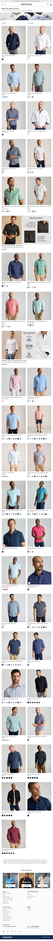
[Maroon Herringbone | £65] (7, 778)
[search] (5, 4)
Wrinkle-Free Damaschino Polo (9, 548)
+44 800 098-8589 (35, 926)
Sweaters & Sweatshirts (8, 898)
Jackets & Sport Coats (8, 899)
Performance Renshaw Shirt (9, 623)
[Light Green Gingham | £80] (7, 97)
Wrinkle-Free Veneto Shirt (33, 699)
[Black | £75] (9, 778)
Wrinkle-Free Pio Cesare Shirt (9, 168)
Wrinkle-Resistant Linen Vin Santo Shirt (12, 282)
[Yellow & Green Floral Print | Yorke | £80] (16, 439)
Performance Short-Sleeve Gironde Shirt (12, 435)
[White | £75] (5, 211)
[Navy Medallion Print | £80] (18, 439)
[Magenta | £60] (28, 552)
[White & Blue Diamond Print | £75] (28, 172)
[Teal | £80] (5, 439)
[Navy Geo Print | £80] (28, 476)
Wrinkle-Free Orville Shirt (8, 131)
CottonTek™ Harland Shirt (8, 472)
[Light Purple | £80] (7, 439)
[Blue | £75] (28, 401)
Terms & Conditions (7, 911)
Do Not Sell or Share (7, 918)
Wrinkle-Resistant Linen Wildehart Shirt (37, 321)
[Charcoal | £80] (9, 439)
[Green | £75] (5, 286)
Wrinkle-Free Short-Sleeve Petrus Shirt (37, 736)
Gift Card (29, 908)
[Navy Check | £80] (28, 665)
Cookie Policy (6, 915)
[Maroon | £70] (37, 702)
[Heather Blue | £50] (30, 552)
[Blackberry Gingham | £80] (5, 97)
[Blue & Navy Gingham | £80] (28, 815)
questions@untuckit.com (11, 926)
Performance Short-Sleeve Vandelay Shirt (12, 661)
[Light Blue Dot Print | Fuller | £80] (13, 439)
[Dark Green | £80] (33, 702)
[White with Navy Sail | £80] (28, 59)
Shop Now (4, 249)
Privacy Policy (6, 913)
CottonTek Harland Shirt (33, 397)
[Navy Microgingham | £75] (5, 740)
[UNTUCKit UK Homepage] (26, 4)
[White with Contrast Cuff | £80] (28, 134)
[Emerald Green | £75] (7, 211)
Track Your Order (31, 896)
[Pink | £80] (7, 286)
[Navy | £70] (2, 134)
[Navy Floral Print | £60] (2, 552)
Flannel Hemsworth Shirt (8, 774)
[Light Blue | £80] (2, 439)
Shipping (5, 910)
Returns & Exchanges (7, 908)
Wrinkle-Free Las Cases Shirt (34, 55)
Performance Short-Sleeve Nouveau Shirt (37, 472)
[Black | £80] (28, 702)
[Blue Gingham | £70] (33, 401)
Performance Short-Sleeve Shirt (10, 699)
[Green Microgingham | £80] (2, 740)
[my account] (47, 4)
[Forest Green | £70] (35, 702)
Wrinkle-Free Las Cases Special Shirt (36, 131)
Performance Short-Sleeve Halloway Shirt (37, 510)
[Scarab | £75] (11, 778)
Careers (29, 910)
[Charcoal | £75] (5, 778)
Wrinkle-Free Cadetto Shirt (8, 736)
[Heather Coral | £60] (33, 552)
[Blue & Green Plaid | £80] (2, 627)
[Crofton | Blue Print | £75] (20, 439)
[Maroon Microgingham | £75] (7, 740)
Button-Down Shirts (7, 893)
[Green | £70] (2, 211)
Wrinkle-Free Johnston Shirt (34, 812)
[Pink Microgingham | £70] (9, 740)
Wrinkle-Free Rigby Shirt (33, 585)
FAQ (28, 893)
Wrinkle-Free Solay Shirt (33, 661)
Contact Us (29, 898)
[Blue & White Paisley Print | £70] (30, 172)
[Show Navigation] (2, 4)
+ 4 (22, 438)
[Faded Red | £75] (9, 211)
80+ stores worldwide (41, 863)
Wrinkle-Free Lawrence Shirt (9, 93)
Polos (4, 894)
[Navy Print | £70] (28, 589)
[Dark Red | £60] (30, 702)
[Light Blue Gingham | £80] (2, 97)
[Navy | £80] (2, 59)
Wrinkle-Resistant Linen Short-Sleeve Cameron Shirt (13, 207)
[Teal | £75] (28, 514)
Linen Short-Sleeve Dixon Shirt (35, 168)
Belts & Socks (6, 903)
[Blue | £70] (33, 172)
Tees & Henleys (6, 896)
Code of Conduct (6, 916)
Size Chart (29, 894)
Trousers (5, 901)
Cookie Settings (6, 920)
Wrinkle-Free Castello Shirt (8, 55)
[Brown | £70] (39, 702)
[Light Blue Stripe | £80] (35, 401)
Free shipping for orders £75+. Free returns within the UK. (26, 1)
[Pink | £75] (2, 401)
